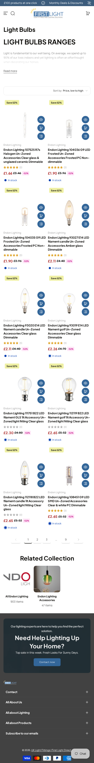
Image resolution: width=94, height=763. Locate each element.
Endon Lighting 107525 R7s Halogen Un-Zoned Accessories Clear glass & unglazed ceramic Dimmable (23, 155)
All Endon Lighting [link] (16, 596)
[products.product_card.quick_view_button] (41, 119)
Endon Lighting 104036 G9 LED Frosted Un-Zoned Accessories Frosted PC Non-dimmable (69, 155)
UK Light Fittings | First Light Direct (51, 750)
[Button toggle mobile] (6, 13)
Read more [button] (10, 71)
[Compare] (41, 136)
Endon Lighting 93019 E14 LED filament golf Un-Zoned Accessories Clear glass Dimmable (68, 331)
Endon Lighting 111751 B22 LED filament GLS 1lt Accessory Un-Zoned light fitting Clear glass (24, 417)
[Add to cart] (41, 128)
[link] (16, 540)
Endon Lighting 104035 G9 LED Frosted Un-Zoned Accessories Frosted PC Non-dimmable (24, 243)
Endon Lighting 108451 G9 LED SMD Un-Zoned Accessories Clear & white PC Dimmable (68, 501)
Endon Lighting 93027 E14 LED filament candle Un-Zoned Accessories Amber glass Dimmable (68, 243)
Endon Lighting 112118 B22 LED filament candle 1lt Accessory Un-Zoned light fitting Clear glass (24, 503)
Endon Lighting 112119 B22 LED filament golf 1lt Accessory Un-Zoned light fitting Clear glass (69, 417)
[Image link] (16, 588)
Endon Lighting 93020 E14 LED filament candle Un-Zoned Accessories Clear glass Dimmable (24, 331)
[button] (13, 13)
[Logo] (47, 13)
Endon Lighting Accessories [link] (47, 598)
